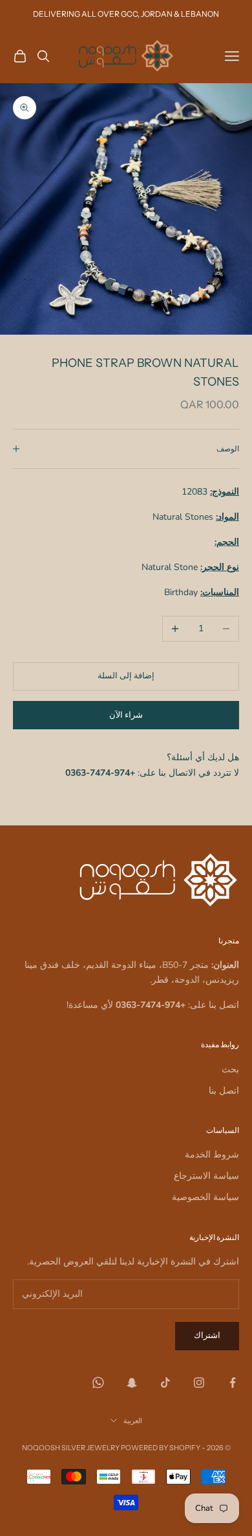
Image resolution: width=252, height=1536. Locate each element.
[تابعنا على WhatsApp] (98, 1382)
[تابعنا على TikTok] (165, 1382)
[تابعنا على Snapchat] (131, 1382)
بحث (230, 1069)
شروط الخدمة (212, 1154)
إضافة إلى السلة (126, 676)
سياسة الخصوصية (205, 1197)
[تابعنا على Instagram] (199, 1382)
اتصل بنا (224, 1091)
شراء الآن (126, 715)
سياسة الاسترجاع (206, 1176)
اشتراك (207, 1335)
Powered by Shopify (160, 1447)
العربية (132, 1420)
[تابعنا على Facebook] (232, 1382)
